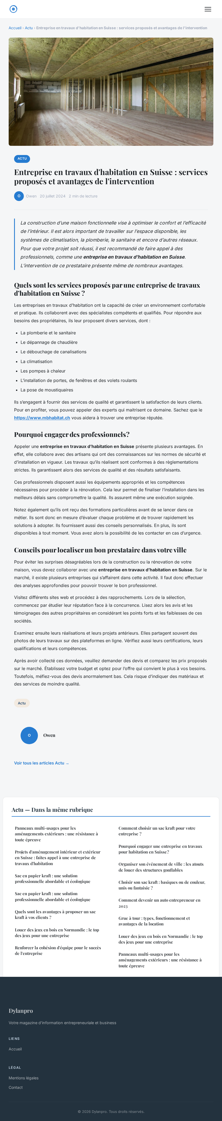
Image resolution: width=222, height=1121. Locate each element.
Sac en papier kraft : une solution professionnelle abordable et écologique (52, 878)
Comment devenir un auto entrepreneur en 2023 (159, 902)
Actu (29, 28)
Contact (16, 1087)
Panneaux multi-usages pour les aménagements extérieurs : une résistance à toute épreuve (56, 833)
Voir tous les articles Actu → (41, 763)
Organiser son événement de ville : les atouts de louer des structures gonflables (161, 866)
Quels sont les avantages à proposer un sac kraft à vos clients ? (55, 914)
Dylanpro (21, 1010)
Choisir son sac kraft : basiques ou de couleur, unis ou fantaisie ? (162, 885)
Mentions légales (23, 1078)
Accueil (15, 28)
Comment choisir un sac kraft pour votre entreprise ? (157, 830)
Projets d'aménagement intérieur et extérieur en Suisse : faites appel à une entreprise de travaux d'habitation (57, 857)
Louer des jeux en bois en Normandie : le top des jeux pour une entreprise (57, 932)
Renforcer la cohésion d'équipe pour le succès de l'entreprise (58, 950)
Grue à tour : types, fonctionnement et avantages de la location (154, 921)
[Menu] (208, 9)
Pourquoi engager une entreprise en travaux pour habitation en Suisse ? (160, 849)
